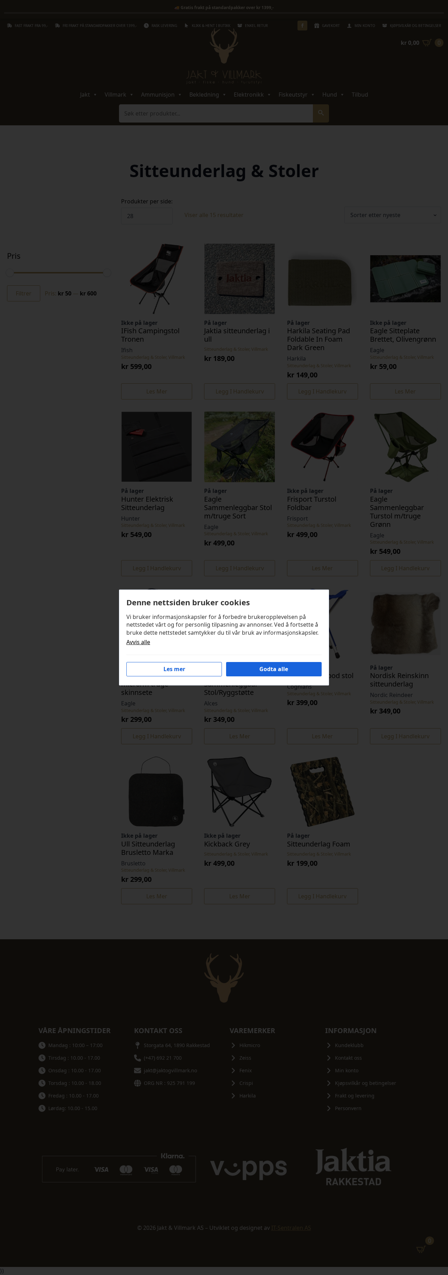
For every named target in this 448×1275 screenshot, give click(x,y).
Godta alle (273, 669)
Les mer (174, 669)
